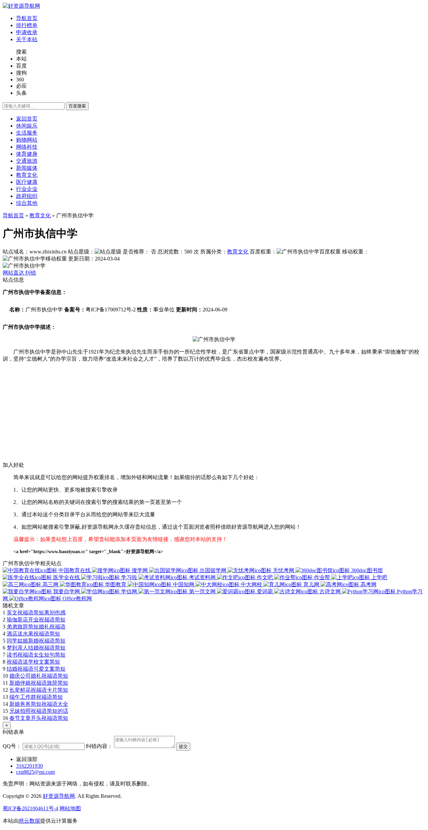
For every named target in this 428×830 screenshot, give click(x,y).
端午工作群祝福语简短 (36, 697)
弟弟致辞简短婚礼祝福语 (36, 626)
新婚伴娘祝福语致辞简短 (38, 683)
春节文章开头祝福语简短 (38, 718)
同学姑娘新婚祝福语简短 (36, 641)
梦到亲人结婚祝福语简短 (36, 648)
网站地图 (70, 808)
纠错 (30, 273)
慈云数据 (29, 821)
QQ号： (12, 746)
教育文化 (40, 215)
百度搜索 (77, 105)
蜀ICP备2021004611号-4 (30, 808)
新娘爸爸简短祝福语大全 (38, 704)
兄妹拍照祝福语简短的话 (38, 711)
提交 (183, 746)
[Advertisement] (203, 415)
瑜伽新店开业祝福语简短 (36, 619)
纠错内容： (99, 746)
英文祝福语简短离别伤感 (36, 612)
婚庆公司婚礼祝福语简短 (38, 676)
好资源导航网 (59, 796)
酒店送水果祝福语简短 (33, 633)
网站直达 (14, 273)
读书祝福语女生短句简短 (36, 655)
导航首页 (13, 215)
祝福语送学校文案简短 (33, 662)
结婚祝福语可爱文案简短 (36, 669)
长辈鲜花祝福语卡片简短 (38, 690)
